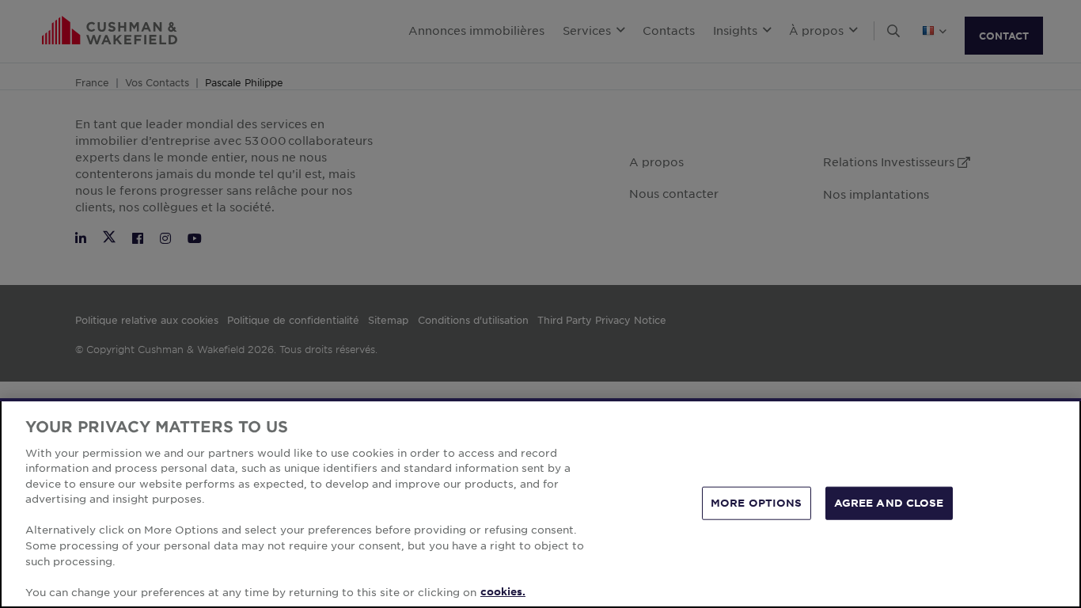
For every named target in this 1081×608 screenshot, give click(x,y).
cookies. (502, 591)
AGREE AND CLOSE (889, 502)
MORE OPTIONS (756, 502)
